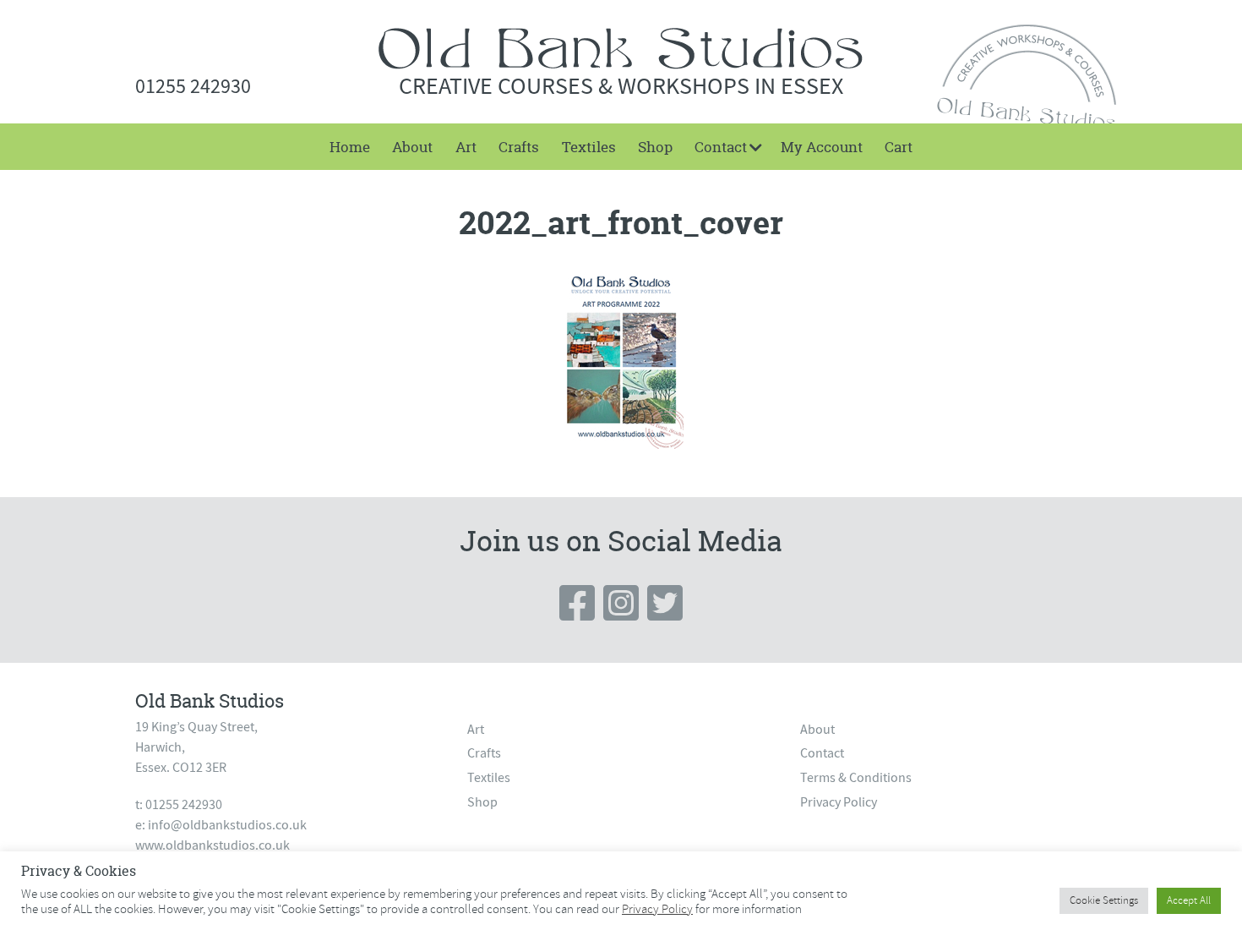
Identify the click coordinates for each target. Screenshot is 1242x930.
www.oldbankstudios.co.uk (212, 845)
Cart (898, 146)
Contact (721, 146)
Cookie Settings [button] (1104, 900)
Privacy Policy (838, 802)
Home (350, 146)
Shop (655, 146)
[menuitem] (349, 146)
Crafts (518, 146)
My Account (822, 146)
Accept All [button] (1189, 900)
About (412, 146)
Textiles (589, 146)
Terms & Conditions (856, 777)
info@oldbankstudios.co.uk (227, 825)
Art (466, 146)
